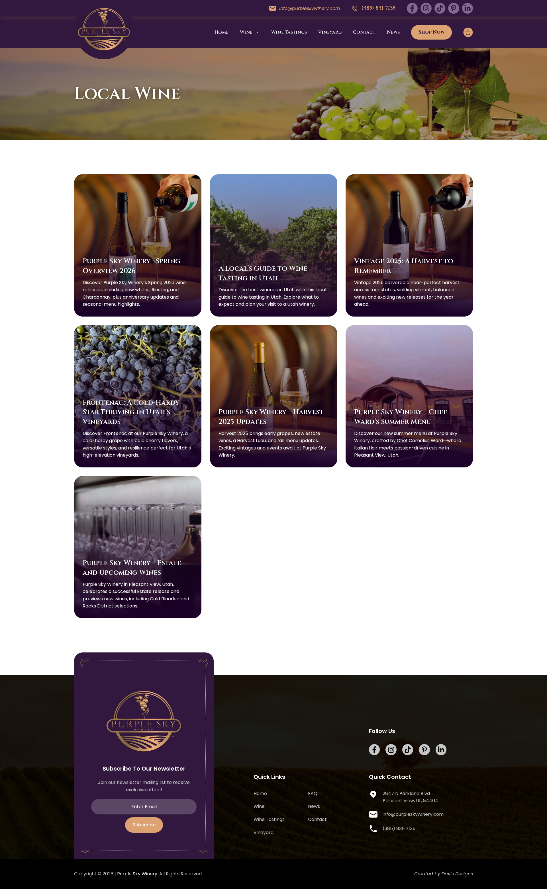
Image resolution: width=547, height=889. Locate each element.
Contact (364, 32)
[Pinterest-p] (453, 8)
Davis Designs (457, 873)
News (393, 32)
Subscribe (144, 825)
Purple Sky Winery (137, 873)
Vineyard (330, 32)
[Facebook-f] (412, 8)
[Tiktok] (439, 8)
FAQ (312, 793)
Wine (246, 32)
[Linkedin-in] (467, 8)
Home (221, 32)
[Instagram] (426, 8)
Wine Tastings (289, 32)
